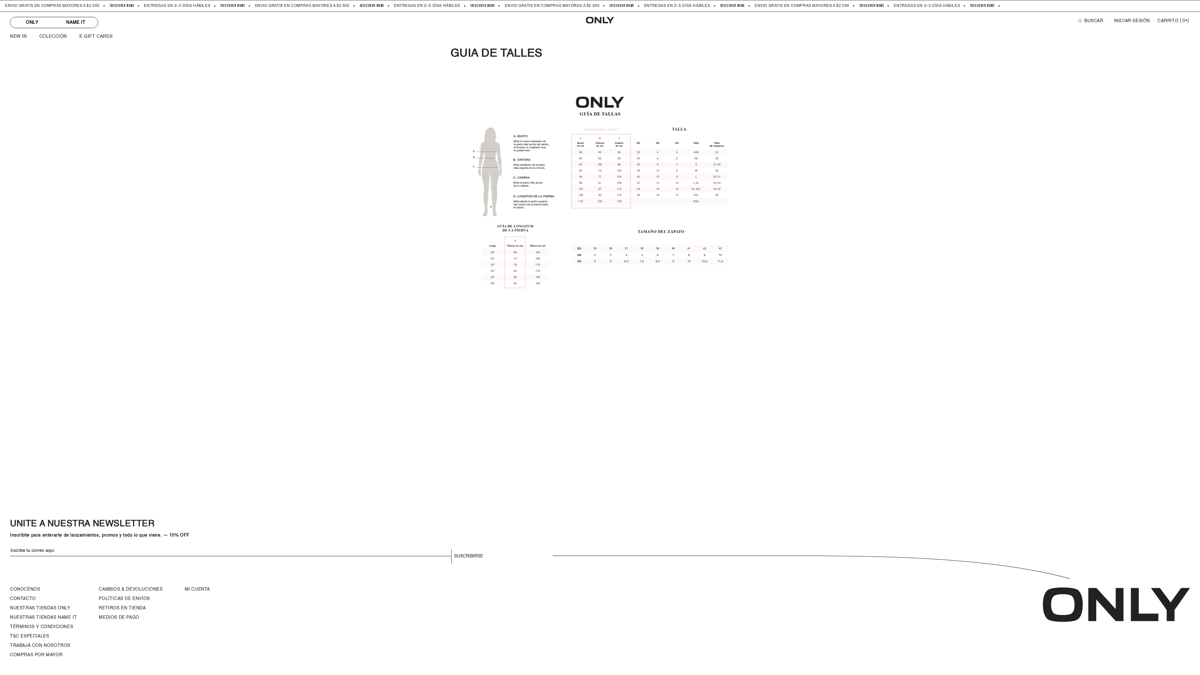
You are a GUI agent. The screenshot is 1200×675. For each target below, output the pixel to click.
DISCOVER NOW (122, 6)
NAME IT (75, 22)
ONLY (32, 22)
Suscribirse (468, 556)
